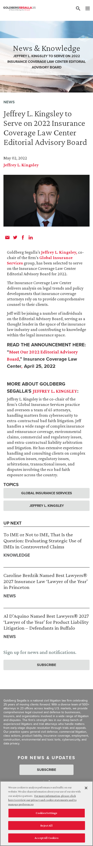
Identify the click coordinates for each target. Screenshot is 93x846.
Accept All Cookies (46, 838)
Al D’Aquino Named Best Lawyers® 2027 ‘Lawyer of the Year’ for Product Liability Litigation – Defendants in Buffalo (46, 622)
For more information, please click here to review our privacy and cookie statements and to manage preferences (42, 800)
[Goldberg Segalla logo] (19, 8)
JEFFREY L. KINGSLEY (55, 391)
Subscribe (46, 664)
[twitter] (15, 237)
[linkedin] (31, 237)
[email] (7, 237)
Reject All (46, 825)
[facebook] (23, 237)
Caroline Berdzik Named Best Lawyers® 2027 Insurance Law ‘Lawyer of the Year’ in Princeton (45, 581)
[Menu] (85, 8)
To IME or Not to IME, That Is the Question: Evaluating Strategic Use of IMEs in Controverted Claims (42, 540)
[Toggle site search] (78, 8)
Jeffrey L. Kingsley (21, 164)
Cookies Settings (46, 813)
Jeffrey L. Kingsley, (59, 252)
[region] (46, 813)
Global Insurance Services (46, 493)
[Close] (86, 788)
